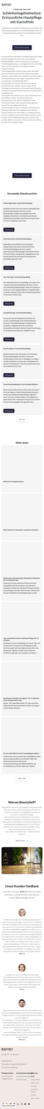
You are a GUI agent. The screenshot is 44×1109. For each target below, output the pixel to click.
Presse (33, 1095)
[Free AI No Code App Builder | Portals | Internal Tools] (9, 1105)
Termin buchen (21, 1079)
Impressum (35, 1083)
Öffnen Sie (9, 230)
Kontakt (34, 1086)
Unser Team (35, 1098)
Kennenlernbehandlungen (25, 1076)
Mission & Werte (34, 1090)
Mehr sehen (22, 778)
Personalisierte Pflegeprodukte (7, 1077)
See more (22, 419)
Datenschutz (35, 1079)
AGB (32, 1076)
